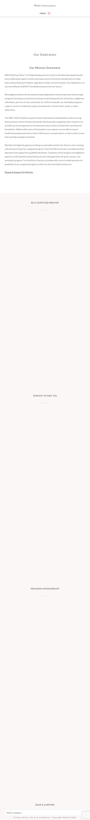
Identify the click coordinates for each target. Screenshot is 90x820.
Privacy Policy (21, 817)
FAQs (73, 817)
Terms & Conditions (40, 817)
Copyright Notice (61, 817)
